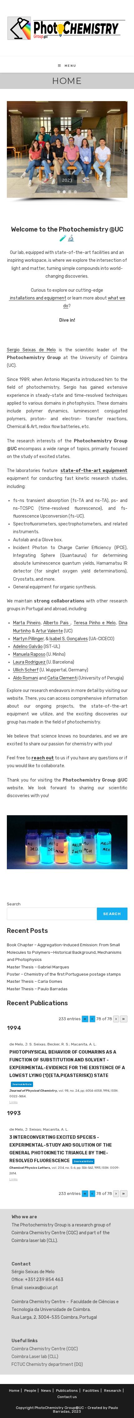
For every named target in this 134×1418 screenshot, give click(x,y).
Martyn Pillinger (28, 638)
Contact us (67, 1397)
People (30, 1390)
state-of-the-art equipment (93, 470)
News (46, 1390)
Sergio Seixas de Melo (31, 350)
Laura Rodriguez (29, 662)
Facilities (91, 1390)
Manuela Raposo (29, 654)
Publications (67, 1390)
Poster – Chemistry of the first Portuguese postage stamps (64, 974)
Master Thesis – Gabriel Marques (38, 967)
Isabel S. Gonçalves (69, 638)
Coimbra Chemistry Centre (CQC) (45, 1349)
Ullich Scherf (26, 670)
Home (14, 1390)
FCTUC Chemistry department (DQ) (47, 1364)
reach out (42, 758)
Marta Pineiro (27, 623)
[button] (14, 149)
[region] (67, 152)
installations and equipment (37, 298)
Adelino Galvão (28, 646)
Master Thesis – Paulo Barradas (37, 989)
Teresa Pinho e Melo (95, 623)
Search (14, 904)
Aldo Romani (25, 678)
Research (112, 1390)
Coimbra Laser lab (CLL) (35, 1356)
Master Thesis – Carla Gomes (34, 981)
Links (13, 1102)
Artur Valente (49, 631)
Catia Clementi (62, 678)
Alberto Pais (56, 623)
